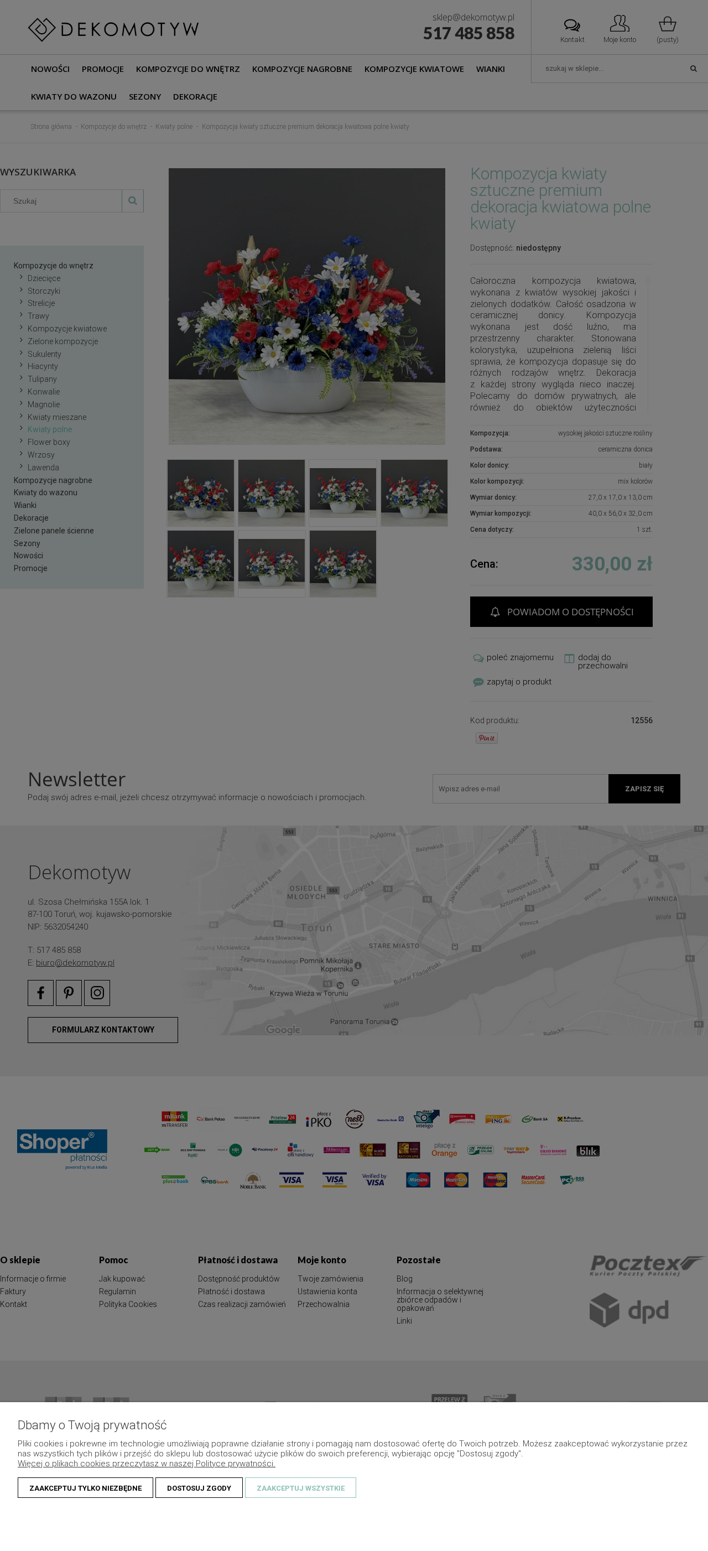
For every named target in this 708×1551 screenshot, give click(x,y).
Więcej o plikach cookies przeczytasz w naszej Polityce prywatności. (146, 1464)
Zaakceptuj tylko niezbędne (85, 1488)
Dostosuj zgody (199, 1488)
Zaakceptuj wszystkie (301, 1488)
